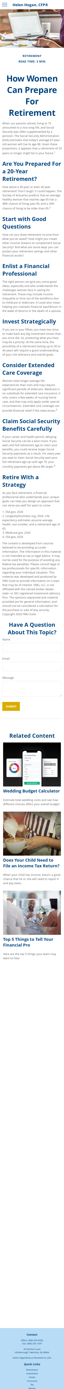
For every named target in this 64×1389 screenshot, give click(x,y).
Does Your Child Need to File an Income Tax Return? (31, 863)
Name (6, 639)
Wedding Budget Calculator (31, 791)
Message (8, 678)
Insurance (32, 1380)
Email (6, 658)
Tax (32, 1384)
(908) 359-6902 (35, 1340)
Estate (32, 1377)
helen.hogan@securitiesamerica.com (32, 1357)
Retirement (32, 1369)
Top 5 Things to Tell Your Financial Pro (28, 942)
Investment (32, 1373)
